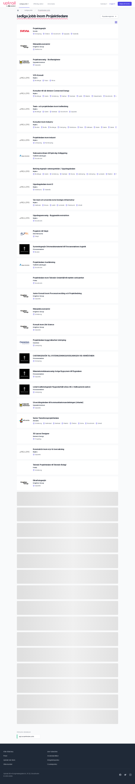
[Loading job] (67, 499)
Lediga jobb (28, 10)
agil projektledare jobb (26, 736)
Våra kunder (7, 764)
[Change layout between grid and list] (116, 22)
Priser (5, 756)
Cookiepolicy (52, 764)
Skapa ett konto (124, 4)
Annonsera (51, 4)
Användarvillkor (53, 756)
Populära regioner (108, 16)
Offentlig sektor (38, 4)
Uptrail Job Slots (9, 760)
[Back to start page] (9, 4)
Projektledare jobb (44, 10)
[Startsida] (18, 10)
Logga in (112, 4)
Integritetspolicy (53, 760)
